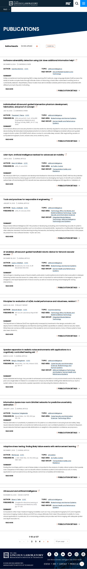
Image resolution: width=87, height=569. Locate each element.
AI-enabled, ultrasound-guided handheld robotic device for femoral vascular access (38, 253)
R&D (7, 10)
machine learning (54, 310)
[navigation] (83, 3)
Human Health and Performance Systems (64, 373)
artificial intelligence (55, 69)
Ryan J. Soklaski (17, 208)
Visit (54, 564)
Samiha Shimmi (17, 69)
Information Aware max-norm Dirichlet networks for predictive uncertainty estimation (37, 403)
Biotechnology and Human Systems (63, 118)
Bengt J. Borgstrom (18, 361)
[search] (76, 3)
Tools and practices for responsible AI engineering (26, 199)
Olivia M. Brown (17, 310)
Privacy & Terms (76, 564)
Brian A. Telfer (16, 499)
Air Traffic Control (57, 166)
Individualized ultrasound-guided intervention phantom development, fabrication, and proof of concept (35, 105)
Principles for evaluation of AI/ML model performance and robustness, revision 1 (39, 301)
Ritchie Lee (15, 455)
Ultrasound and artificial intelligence (20, 491)
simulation (52, 455)
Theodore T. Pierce (18, 115)
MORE (26, 69)
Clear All (50, 46)
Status (47, 564)
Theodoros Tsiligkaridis (20, 413)
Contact (63, 564)
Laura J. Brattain (17, 263)
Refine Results (11, 46)
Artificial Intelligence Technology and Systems (64, 220)
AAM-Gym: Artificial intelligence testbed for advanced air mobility (33, 155)
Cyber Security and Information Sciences (63, 214)
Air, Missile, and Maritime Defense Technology (63, 212)
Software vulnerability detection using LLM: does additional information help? (38, 60)
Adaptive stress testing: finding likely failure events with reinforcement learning (39, 446)
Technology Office (57, 211)
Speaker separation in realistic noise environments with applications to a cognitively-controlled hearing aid (37, 350)
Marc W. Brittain (17, 163)
